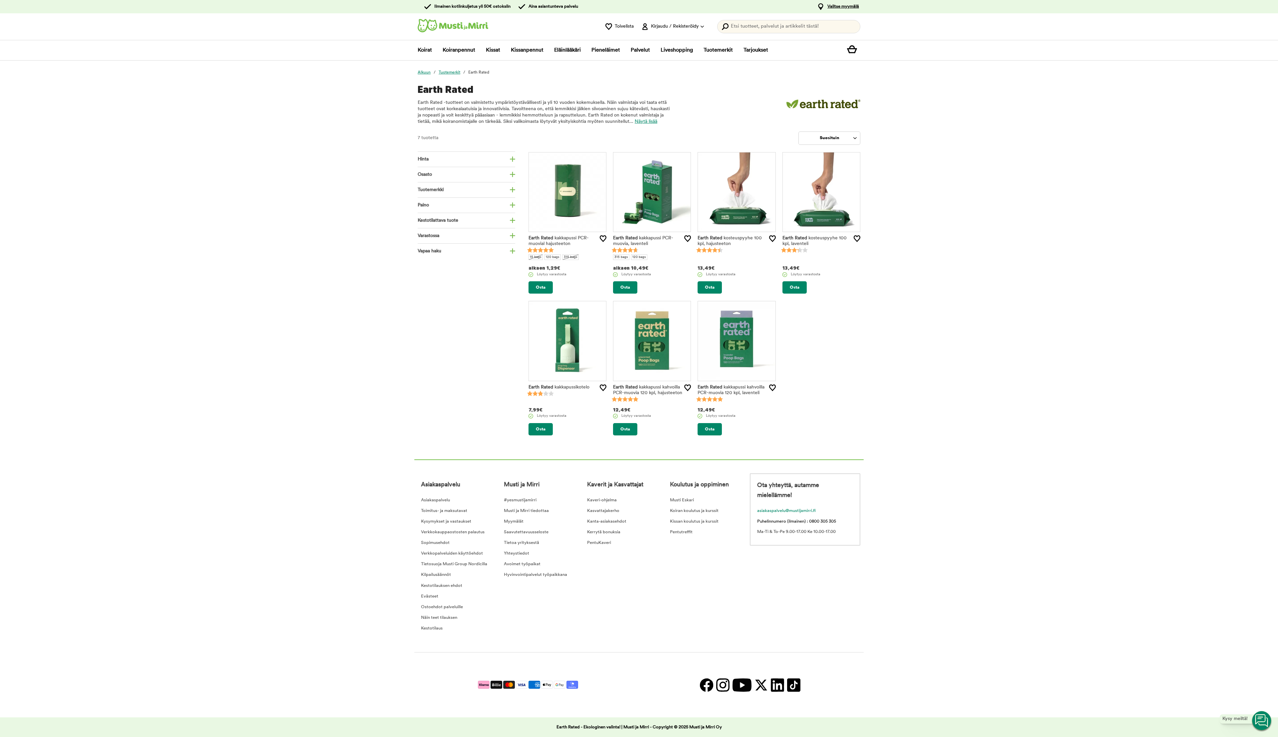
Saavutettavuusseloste (526, 532)
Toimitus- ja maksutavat (444, 511)
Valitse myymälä (843, 6)
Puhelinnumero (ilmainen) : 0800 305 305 (796, 521)
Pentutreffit (681, 532)
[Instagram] (723, 684)
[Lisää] (603, 238)
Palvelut (640, 50)
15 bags (535, 257)
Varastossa (428, 235)
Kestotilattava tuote (438, 220)
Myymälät (514, 521)
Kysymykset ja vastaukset (446, 521)
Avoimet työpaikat (522, 564)
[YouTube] (742, 684)
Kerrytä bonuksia (603, 532)
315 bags (570, 257)
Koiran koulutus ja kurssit (694, 511)
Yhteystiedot (516, 553)
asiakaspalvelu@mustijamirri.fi (786, 511)
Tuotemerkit (718, 50)
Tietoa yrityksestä (521, 543)
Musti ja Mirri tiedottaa (526, 511)
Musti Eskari (682, 500)
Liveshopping (677, 50)
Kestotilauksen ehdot (441, 586)
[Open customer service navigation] (1262, 721)
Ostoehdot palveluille (442, 607)
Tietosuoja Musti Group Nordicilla (454, 564)
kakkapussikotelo (559, 387)
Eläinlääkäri (567, 50)
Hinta (423, 159)
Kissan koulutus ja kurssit (694, 521)
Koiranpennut (459, 50)
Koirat (425, 50)
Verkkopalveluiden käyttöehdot (452, 553)
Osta (540, 287)
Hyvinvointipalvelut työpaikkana (535, 575)
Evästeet (429, 596)
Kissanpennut (527, 50)
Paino (423, 205)
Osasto (425, 174)
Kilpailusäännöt (436, 575)
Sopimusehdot (435, 543)
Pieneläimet (605, 50)
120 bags (552, 257)
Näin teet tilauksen (439, 617)
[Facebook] (706, 684)
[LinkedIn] (777, 684)
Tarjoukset (756, 50)
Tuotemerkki (431, 189)
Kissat (493, 50)
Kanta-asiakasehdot (606, 521)
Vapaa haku (429, 251)
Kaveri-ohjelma (602, 500)
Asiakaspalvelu (435, 500)
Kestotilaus (432, 628)
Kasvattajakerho (603, 511)
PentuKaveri (599, 543)
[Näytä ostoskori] (853, 50)
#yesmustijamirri (520, 500)
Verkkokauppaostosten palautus (453, 532)
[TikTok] (792, 684)
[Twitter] (761, 684)
